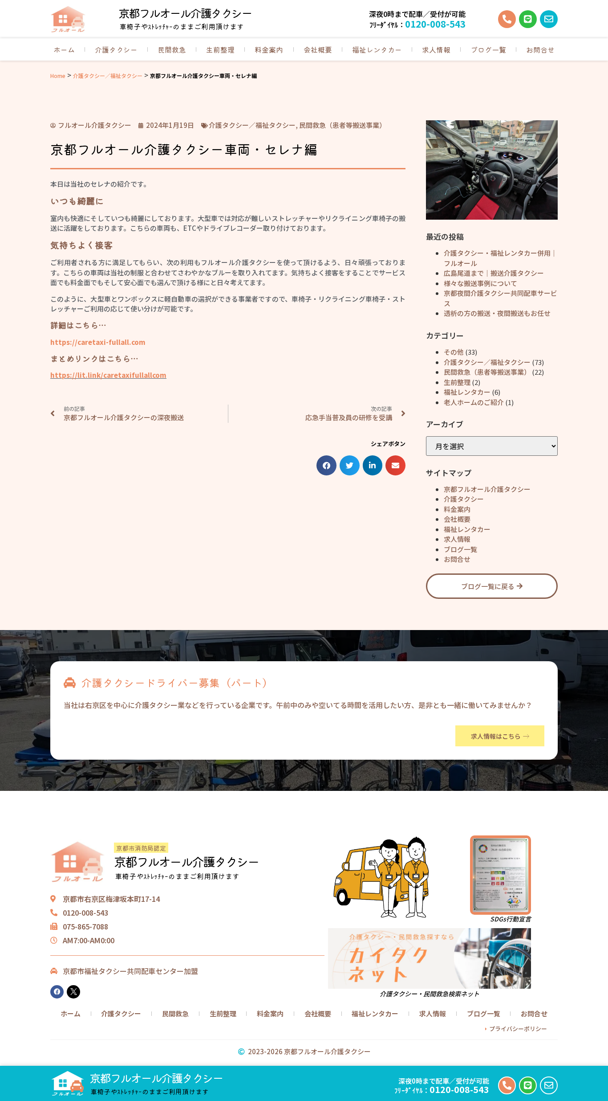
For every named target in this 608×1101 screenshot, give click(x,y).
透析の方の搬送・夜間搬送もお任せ (497, 313)
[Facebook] (57, 992)
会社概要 (318, 49)
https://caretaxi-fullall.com (98, 342)
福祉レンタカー (377, 49)
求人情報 (436, 49)
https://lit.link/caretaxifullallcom (108, 375)
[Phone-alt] (507, 19)
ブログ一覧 (488, 49)
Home (57, 75)
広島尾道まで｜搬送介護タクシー (494, 273)
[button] (326, 465)
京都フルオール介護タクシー (184, 12)
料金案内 (269, 49)
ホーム (64, 49)
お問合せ (540, 49)
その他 (454, 351)
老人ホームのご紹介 (474, 402)
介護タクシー (116, 49)
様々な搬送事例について (480, 283)
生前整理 (220, 49)
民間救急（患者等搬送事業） (487, 372)
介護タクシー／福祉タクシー (107, 75)
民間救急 (172, 49)
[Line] (528, 19)
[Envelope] (549, 19)
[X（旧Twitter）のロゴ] (73, 992)
